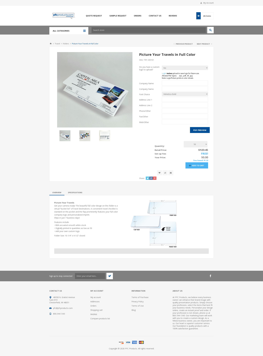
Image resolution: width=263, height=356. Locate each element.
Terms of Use (138, 305)
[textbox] (149, 30)
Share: (142, 178)
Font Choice (144, 94)
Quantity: (160, 146)
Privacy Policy (138, 301)
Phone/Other (145, 111)
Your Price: (160, 157)
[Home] (50, 43)
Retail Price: (161, 150)
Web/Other (144, 122)
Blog (134, 310)
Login (164, 73)
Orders (93, 305)
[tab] (56, 192)
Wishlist (93, 314)
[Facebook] (210, 276)
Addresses (95, 301)
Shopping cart (96, 310)
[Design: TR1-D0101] (94, 89)
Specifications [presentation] (75, 192)
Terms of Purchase (140, 297)
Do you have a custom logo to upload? (149, 68)
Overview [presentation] (56, 192)
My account (95, 297)
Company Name (146, 83)
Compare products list (100, 318)
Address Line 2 (145, 105)
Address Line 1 (145, 99)
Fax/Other (143, 116)
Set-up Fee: (160, 153)
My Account (208, 3)
